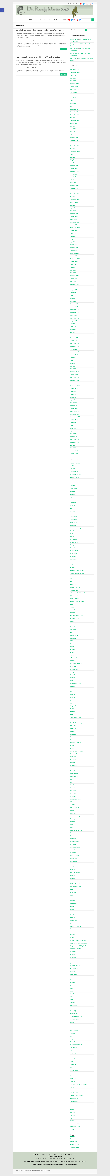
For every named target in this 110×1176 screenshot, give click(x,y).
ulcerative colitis (74, 1098)
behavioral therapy (75, 528)
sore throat (73, 1005)
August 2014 (74, 202)
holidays (72, 745)
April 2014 (73, 208)
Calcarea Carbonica (75, 562)
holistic (72, 748)
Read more (63, 49)
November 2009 (74, 346)
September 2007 (75, 417)
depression (73, 629)
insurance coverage (75, 799)
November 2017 (74, 114)
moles (72, 881)
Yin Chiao (73, 1129)
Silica (71, 988)
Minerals (72, 878)
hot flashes (73, 759)
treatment (73, 1090)
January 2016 (74, 168)
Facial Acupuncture (75, 683)
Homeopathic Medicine (76, 751)
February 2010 (74, 338)
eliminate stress (62, 43)
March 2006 (73, 448)
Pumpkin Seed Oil (75, 965)
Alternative (40, 43)
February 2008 (74, 405)
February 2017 (74, 137)
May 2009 (73, 363)
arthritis (72, 505)
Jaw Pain (72, 804)
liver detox (73, 838)
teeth (71, 1039)
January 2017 (74, 140)
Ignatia (72, 785)
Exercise (72, 677)
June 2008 (73, 394)
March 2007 (73, 434)
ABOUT (45, 19)
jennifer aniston (74, 807)
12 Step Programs (75, 463)
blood (72, 536)
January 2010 (74, 340)
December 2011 (74, 281)
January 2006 (74, 450)
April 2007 (73, 431)
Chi (71, 581)
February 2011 (74, 304)
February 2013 (74, 247)
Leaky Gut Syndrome (76, 830)
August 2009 (74, 354)
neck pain (73, 892)
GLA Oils (72, 714)
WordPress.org (74, 1147)
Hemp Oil (73, 734)
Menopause (73, 861)
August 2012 (74, 261)
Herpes (72, 739)
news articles (74, 898)
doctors (72, 649)
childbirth (73, 584)
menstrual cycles (75, 866)
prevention (73, 954)
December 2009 (74, 343)
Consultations (74, 610)
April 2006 (73, 445)
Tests (71, 1050)
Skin (71, 991)
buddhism (45, 43)
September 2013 (75, 227)
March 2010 (73, 335)
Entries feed (73, 1141)
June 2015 (73, 179)
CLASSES (54, 19)
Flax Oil (72, 697)
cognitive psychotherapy (77, 601)
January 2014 (74, 216)
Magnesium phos (75, 847)
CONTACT (65, 19)
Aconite (72, 468)
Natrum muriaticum (75, 886)
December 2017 (74, 112)
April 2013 (73, 242)
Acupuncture (21, 43)
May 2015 (73, 182)
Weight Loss (73, 1121)
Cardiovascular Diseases (77, 570)
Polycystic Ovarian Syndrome (78, 943)
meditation (47, 45)
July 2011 (73, 292)
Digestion (73, 643)
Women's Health (25, 46)
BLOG (59, 19)
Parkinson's (73, 920)
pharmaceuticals (74, 931)
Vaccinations (73, 1104)
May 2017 (73, 131)
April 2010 (73, 332)
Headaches (73, 728)
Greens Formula (74, 720)
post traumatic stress (76, 948)
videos (72, 1107)
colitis (72, 607)
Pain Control (73, 915)
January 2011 (74, 306)
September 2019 (75, 72)
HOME (31, 19)
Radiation (73, 971)
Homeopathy (35, 45)
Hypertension (74, 768)
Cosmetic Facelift (75, 618)
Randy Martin (21, 41)
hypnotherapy (74, 770)
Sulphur (72, 1025)
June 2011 (73, 295)
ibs (71, 782)
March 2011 (73, 301)
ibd (71, 779)
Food (71, 703)
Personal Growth (75, 929)
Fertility (72, 686)
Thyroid (72, 1059)
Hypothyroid (74, 776)
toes (71, 1073)
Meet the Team (74, 855)
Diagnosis (28, 72)
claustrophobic (74, 598)
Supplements (74, 1030)
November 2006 (74, 442)
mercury (72, 869)
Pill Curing (73, 937)
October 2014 (74, 196)
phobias (72, 934)
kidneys (72, 821)
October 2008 (74, 383)
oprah (72, 909)
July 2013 (73, 233)
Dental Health (74, 626)
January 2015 (74, 188)
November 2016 (74, 146)
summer (72, 1027)
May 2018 (73, 103)
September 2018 (75, 95)
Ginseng (72, 711)
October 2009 (74, 349)
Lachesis (72, 827)
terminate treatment (76, 1044)
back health (73, 522)
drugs (72, 652)
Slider (72, 999)
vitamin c (72, 1112)
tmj (71, 1067)
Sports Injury (74, 1011)
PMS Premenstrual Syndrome (78, 940)
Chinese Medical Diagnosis (57, 70)
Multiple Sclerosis (75, 883)
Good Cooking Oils (75, 717)
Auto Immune (74, 516)
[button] (2, 10)
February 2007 (74, 436)
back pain (73, 525)
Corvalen (72, 612)
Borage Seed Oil (74, 545)
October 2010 (74, 315)
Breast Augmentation (76, 547)
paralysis (72, 917)
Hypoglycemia (74, 773)
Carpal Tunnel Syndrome (77, 573)
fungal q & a (73, 706)
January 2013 (74, 250)
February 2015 (74, 185)
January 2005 (74, 453)
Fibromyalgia (74, 691)
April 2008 (73, 400)
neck (71, 889)
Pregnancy (73, 951)
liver (71, 833)
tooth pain (73, 1078)
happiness (19, 45)
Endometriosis (74, 669)
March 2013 (73, 244)
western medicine (75, 1123)
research (72, 982)
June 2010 (73, 326)
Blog (71, 533)
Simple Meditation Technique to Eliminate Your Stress (40, 30)
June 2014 (73, 205)
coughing (72, 621)
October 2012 (74, 256)
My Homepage (74, 53)
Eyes (71, 680)
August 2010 (74, 321)
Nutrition (73, 900)
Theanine (73, 1053)
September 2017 (75, 120)
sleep (71, 996)
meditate (41, 45)
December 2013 (74, 219)
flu (71, 700)
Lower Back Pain (74, 841)
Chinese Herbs (46, 70)
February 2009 (74, 371)
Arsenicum (73, 502)
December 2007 (74, 411)
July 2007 (73, 422)
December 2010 (74, 309)
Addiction (73, 480)
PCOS (72, 923)
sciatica (72, 985)
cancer (72, 564)
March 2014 (73, 210)
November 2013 (74, 222)
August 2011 (74, 290)
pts (71, 963)
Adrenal (72, 482)
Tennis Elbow (74, 1042)
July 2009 (73, 357)
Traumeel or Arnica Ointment (78, 1084)
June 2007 (73, 425)
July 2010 (73, 323)
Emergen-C (73, 660)
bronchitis (73, 556)
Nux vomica (73, 903)
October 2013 (74, 225)
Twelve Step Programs (76, 1095)
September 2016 (75, 151)
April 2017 (73, 134)
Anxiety (72, 494)
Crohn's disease (74, 624)
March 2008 (73, 402)
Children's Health (75, 587)
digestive (72, 646)
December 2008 (74, 377)
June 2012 (73, 267)
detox (72, 632)
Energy (72, 672)
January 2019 (74, 86)
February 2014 (74, 213)
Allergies (72, 485)
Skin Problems (74, 994)
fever (71, 689)
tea (71, 1036)
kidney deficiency (75, 816)
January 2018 (74, 109)
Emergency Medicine (76, 663)
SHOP (49, 19)
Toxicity (72, 1081)
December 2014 (74, 191)
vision (72, 1109)
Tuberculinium (74, 1092)
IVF (71, 802)
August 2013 (74, 230)
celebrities (73, 576)
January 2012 (74, 278)
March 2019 (73, 81)
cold (71, 604)
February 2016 (74, 165)
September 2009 (75, 352)
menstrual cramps (75, 864)
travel (72, 1087)
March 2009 (73, 369)
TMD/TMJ (73, 1064)
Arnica (72, 499)
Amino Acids (73, 491)
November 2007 (74, 414)
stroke (72, 1022)
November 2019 (74, 69)
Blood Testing (74, 542)
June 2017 (73, 129)
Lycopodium (73, 844)
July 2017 (73, 126)
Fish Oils (72, 694)
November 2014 (74, 194)
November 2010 (74, 312)
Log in (72, 1139)
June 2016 (73, 157)
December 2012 (74, 253)
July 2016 (73, 154)
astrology (73, 511)
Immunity (73, 787)
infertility (73, 790)
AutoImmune (74, 519)
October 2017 (74, 117)
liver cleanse (73, 835)
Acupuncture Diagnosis (30, 43)
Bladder (72, 530)
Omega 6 (72, 906)
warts (72, 1118)
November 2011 (74, 284)
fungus (72, 708)
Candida (72, 567)
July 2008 (73, 391)
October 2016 (74, 148)
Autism (72, 514)
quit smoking (74, 968)
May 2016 (73, 160)
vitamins (72, 1115)
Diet (71, 641)
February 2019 (74, 83)
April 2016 (73, 162)
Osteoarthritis (74, 912)
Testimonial (73, 1047)
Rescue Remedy (74, 979)
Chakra (72, 578)
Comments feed (74, 1144)
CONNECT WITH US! (72, 3)
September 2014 (75, 199)
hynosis (72, 762)
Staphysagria (74, 1013)
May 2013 (73, 239)
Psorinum (73, 960)
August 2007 (74, 419)
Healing (72, 731)
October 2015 (74, 174)
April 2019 (73, 78)
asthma (72, 508)
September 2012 (75, 258)
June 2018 (73, 100)
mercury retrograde (75, 872)
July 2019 (73, 75)
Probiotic (73, 957)
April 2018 (73, 106)
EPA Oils (72, 674)
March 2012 (73, 273)
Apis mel (72, 497)
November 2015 (74, 171)
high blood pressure (27, 45)
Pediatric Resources (75, 926)
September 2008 (75, 386)
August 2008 (74, 388)
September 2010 (75, 318)
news (71, 895)
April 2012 (73, 270)
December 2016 (74, 143)
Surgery (72, 1033)
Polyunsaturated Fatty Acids (78, 946)
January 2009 (74, 374)
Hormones (73, 756)
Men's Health (40, 72)
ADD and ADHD (75, 477)
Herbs (72, 737)
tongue (72, 1075)
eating (72, 655)
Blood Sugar (73, 539)
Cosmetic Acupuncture (76, 615)
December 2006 (74, 439)
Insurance (73, 796)
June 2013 (73, 236)
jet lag (72, 810)
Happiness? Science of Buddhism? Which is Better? (38, 57)
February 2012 (74, 275)
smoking (72, 1002)
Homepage (73, 58)
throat (72, 1056)
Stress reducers (74, 1019)
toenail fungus (74, 1070)
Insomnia (73, 793)
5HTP (72, 466)
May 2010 (73, 329)
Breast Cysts (73, 553)
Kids (71, 824)
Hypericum (73, 765)
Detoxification (74, 635)
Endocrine (73, 666)
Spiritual (72, 1008)
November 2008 (74, 380)
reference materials (75, 977)
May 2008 (73, 397)
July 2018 (73, 98)
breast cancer (74, 550)
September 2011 (75, 287)
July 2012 (73, 264)
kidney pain (73, 818)
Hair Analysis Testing (76, 722)
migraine (72, 875)
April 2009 (73, 366)
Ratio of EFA (73, 974)
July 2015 (73, 177)
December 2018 (74, 89)
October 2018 (74, 92)
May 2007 (73, 428)
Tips (71, 1061)
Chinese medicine (53, 43)
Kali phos (73, 813)
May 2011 (73, 298)
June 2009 (73, 360)
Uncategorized (74, 1101)
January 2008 (74, 408)
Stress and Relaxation (55, 45)
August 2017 (74, 123)
